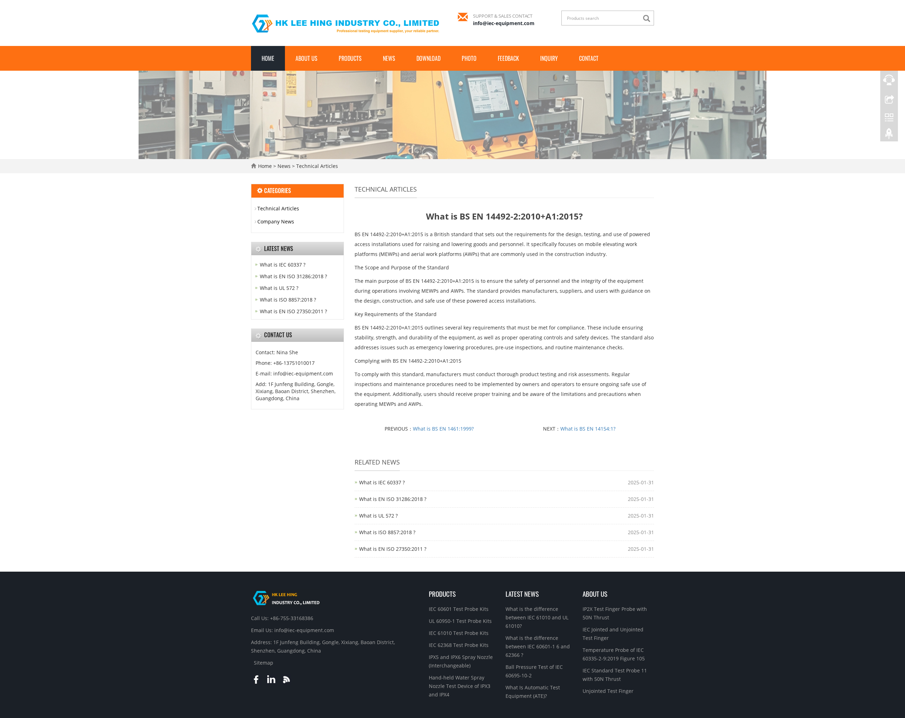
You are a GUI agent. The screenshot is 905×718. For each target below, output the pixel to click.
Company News (275, 221)
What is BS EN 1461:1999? (443, 428)
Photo (469, 58)
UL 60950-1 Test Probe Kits (460, 621)
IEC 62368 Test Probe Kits (459, 645)
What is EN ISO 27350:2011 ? (392, 548)
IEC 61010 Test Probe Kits (459, 633)
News (389, 58)
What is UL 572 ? (378, 515)
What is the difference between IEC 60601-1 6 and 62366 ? (538, 646)
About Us (306, 58)
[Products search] (648, 18)
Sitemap (263, 662)
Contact (589, 58)
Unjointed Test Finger (608, 691)
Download (428, 58)
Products (350, 58)
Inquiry (549, 58)
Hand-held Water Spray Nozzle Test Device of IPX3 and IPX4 (459, 686)
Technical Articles (316, 166)
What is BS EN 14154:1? (587, 428)
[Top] (889, 135)
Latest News (522, 594)
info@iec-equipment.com (504, 23)
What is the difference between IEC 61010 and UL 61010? (537, 617)
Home (268, 58)
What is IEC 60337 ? (382, 482)
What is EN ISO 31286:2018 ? (392, 499)
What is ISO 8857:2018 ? (387, 532)
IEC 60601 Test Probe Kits (459, 609)
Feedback (508, 58)
